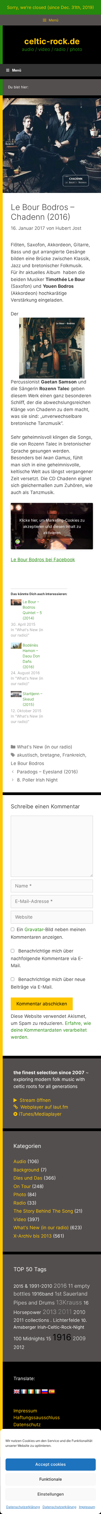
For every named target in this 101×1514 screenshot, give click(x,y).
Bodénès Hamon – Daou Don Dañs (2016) (31, 656)
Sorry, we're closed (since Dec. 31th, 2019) (50, 7)
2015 (18, 1286)
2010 (79, 1312)
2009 (79, 1338)
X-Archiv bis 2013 (32, 1236)
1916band (42, 1294)
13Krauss (69, 1302)
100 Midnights (29, 1338)
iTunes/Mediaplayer (40, 1114)
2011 (65, 1312)
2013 (50, 1311)
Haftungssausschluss (36, 1417)
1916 (62, 1337)
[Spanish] (51, 1391)
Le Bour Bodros (27, 763)
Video (19, 1219)
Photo (19, 1194)
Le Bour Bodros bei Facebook (43, 559)
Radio (19, 1203)
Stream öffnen (34, 1100)
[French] (23, 1391)
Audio (19, 1161)
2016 (60, 1285)
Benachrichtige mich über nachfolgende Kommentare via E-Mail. (47, 958)
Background (26, 1170)
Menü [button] (16, 70)
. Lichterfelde (65, 1320)
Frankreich (73, 755)
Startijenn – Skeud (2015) (32, 699)
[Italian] (37, 1391)
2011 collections (31, 1320)
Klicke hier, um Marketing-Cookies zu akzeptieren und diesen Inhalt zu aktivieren (52, 526)
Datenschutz (27, 1424)
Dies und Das (27, 1178)
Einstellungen (50, 1494)
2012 (19, 1347)
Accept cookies (50, 1464)
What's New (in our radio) (44, 747)
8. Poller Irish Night (37, 780)
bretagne (50, 755)
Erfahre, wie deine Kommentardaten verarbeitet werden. (51, 1030)
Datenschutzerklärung (23, 1507)
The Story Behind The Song (43, 1211)
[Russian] (44, 1391)
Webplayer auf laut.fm (43, 1107)
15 (48, 1338)
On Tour (22, 1186)
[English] (16, 1391)
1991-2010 (40, 1286)
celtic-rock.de (52, 41)
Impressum (87, 1507)
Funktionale (50, 1479)
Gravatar (34, 929)
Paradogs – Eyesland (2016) (47, 771)
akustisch (27, 755)
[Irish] (30, 1391)
